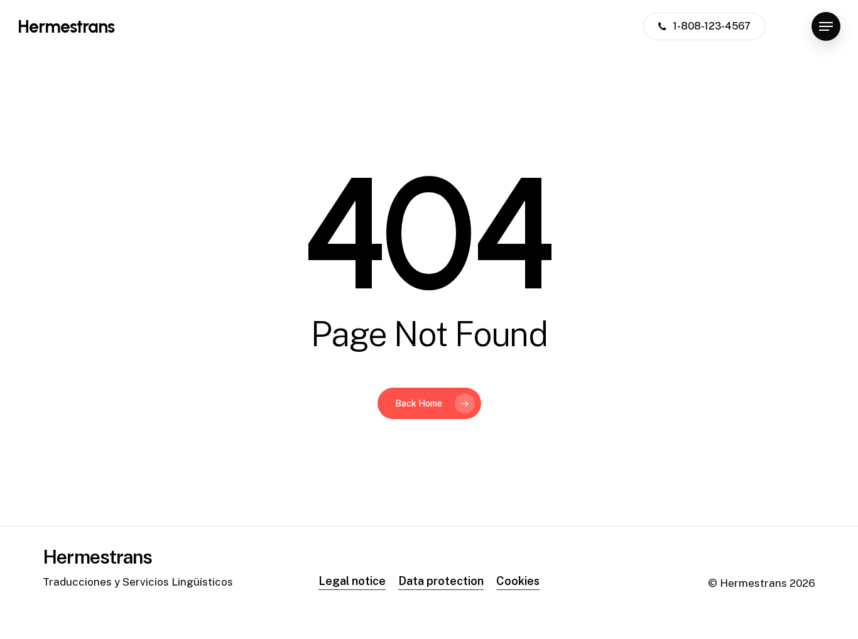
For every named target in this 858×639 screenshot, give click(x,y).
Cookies (518, 580)
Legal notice (352, 580)
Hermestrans (66, 26)
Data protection (441, 580)
